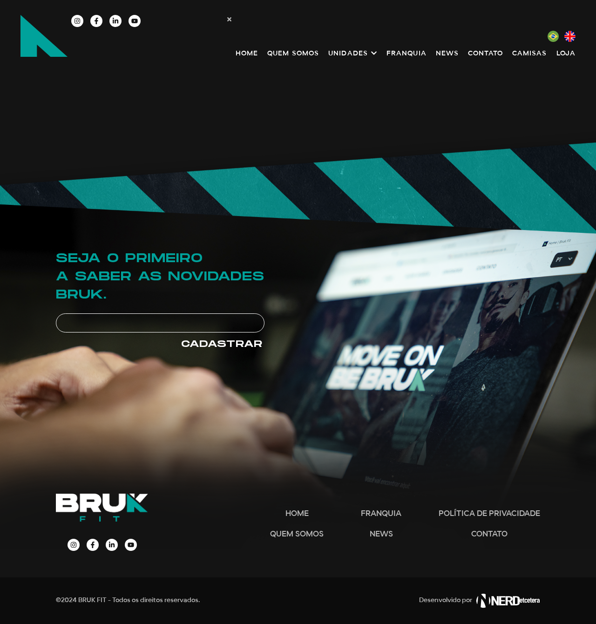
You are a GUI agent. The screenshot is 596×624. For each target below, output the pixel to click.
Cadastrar (222, 344)
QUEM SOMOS (297, 534)
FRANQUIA (381, 513)
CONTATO (489, 534)
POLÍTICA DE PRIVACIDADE (489, 513)
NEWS (381, 534)
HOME (297, 513)
